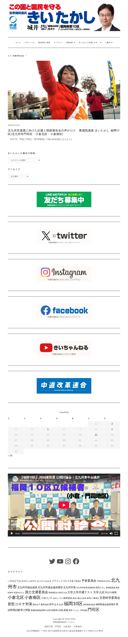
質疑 (66, 610)
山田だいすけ (58, 598)
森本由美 (45, 604)
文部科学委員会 (109, 597)
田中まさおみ (56, 604)
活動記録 (70, 42)
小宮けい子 (46, 598)
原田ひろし (100, 587)
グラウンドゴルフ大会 (63, 581)
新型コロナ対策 (20, 604)
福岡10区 (73, 603)
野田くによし (74, 610)
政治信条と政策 (44, 42)
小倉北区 (16, 597)
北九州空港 (69, 587)
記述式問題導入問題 (54, 610)
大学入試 (98, 592)
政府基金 (67, 598)
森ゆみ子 (36, 604)
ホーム (18, 42)
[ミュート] (111, 533)
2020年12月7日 (14, 125)
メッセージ (58, 42)
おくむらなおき (44, 581)
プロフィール (29, 42)
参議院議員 (110, 587)
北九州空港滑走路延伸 (85, 588)
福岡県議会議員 (89, 604)
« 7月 (10, 455)
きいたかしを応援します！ (89, 42)
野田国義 (83, 610)
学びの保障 (111, 592)
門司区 (93, 609)
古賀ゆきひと (19, 592)
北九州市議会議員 (27, 587)
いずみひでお (14, 581)
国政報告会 (53, 592)
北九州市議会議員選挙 (50, 587)
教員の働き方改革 (79, 598)
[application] (64, 505)
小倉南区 (33, 597)
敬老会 (96, 598)
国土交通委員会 (36, 592)
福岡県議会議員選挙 (105, 604)
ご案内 (108, 42)
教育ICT (90, 598)
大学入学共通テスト (80, 592)
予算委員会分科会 (104, 581)
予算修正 (77, 581)
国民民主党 (62, 592)
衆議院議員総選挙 (38, 610)
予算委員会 (88, 580)
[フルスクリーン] (116, 533)
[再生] (11, 533)
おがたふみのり (29, 581)
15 (96, 435)
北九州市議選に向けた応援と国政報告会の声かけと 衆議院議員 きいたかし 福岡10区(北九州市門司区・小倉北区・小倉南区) (64, 132)
